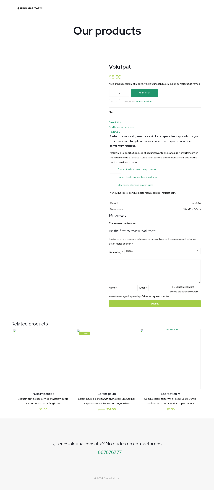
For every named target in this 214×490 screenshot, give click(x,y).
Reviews (114, 131)
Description (115, 122)
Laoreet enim (170, 394)
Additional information (121, 127)
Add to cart (145, 92)
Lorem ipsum (107, 394)
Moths (139, 101)
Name (113, 287)
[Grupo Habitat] (30, 8)
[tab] (155, 122)
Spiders (148, 101)
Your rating (116, 252)
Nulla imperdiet (43, 394)
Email (143, 287)
